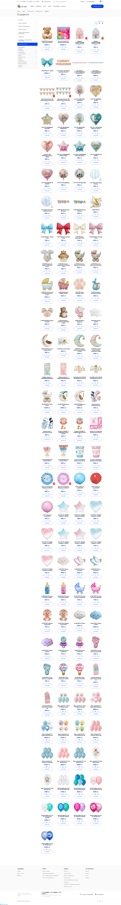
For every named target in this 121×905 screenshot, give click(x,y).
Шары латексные (22, 23)
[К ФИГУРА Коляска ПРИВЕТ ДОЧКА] (63, 284)
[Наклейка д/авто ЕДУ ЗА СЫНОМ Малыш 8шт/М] (96, 369)
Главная (32, 6)
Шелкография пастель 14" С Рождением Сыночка (47, 816)
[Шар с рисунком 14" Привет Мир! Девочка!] (96, 698)
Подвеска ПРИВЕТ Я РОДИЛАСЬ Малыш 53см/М (63, 432)
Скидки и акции (22, 29)
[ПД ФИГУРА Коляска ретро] (47, 396)
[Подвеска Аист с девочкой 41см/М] (96, 396)
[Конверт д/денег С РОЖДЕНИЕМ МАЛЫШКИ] (63, 369)
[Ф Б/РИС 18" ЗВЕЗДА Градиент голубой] (63, 507)
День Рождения (21, 47)
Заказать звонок (97, 6)
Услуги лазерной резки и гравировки (50, 875)
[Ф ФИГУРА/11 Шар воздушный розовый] (79, 669)
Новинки (21, 20)
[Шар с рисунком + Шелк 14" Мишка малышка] (79, 698)
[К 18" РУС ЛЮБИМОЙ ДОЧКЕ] (96, 91)
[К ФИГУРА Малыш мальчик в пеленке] (96, 284)
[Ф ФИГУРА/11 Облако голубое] (96, 615)
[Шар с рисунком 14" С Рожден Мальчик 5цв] (79, 726)
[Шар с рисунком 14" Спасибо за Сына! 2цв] (47, 753)
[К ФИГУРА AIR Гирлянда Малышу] (79, 202)
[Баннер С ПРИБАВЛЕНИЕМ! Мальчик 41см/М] (96, 33)
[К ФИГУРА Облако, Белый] (96, 312)
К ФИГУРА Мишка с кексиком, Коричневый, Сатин (63, 322)
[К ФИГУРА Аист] (96, 202)
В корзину (47, 49)
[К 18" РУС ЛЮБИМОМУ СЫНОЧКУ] (47, 119)
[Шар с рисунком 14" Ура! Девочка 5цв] (96, 753)
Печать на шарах (46, 871)
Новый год (20, 65)
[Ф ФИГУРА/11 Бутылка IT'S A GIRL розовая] (63, 588)
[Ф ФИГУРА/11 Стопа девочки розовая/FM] (96, 642)
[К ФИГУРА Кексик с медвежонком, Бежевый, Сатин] (63, 256)
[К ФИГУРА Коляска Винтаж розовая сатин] (96, 256)
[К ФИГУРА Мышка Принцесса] (79, 312)
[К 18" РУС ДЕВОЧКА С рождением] (79, 91)
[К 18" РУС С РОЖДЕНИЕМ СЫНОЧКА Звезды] (79, 146)
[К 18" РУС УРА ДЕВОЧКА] (63, 175)
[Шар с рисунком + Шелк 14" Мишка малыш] (63, 698)
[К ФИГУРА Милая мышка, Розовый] (47, 312)
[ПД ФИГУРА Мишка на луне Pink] (79, 396)
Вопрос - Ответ (20, 873)
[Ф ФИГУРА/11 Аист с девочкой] (79, 561)
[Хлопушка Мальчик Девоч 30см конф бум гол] (96, 669)
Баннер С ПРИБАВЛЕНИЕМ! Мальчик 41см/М (95, 42)
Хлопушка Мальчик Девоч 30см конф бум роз (47, 707)
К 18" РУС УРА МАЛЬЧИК (80, 182)
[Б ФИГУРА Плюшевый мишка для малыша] (47, 33)
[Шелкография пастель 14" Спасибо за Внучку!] (79, 807)
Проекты (87, 871)
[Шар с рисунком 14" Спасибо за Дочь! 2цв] (96, 726)
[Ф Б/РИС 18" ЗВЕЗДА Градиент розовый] (79, 507)
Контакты (63, 6)
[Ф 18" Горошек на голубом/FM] (79, 479)
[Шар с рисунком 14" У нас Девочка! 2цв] (63, 753)
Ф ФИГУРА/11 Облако (79, 623)
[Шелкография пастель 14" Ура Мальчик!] (47, 835)
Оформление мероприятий (48, 873)
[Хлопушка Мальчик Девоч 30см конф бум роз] (47, 698)
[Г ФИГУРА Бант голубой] (47, 63)
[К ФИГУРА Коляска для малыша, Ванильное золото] (47, 284)
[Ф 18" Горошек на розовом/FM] (47, 507)
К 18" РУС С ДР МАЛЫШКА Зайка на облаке (47, 155)
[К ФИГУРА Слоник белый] (63, 341)
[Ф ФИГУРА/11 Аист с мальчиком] (96, 561)
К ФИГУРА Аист (96, 209)
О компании (38, 6)
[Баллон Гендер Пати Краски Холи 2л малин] (63, 33)
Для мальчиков (21, 52)
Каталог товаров (30, 11)
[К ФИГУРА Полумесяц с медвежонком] (47, 341)
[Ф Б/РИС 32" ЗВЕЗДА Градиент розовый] (79, 534)
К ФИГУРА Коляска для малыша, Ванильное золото (47, 293)
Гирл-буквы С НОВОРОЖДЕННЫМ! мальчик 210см (96, 72)
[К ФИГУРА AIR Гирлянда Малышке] (63, 202)
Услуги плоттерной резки (47, 877)
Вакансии (19, 875)
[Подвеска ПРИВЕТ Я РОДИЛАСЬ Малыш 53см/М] (63, 423)
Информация (56, 6)
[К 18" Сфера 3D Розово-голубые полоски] (47, 202)
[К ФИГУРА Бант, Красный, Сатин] (63, 229)
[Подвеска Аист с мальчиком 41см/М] (47, 423)
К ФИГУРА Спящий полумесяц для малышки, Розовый (96, 350)
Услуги (44, 6)
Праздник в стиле (39, 11)
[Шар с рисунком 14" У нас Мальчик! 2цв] (79, 753)
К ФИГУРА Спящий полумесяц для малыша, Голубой (79, 350)
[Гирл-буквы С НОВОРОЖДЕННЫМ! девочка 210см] (79, 63)
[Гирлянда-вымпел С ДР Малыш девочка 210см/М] (47, 91)
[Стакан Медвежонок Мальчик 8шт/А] (63, 451)
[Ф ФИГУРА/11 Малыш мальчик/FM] (63, 615)
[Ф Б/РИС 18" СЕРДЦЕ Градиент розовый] (47, 534)
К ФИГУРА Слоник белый (63, 348)
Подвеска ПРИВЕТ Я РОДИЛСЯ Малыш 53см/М (79, 432)
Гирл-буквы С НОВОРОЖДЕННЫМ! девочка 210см (79, 72)
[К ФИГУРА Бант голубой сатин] (47, 229)
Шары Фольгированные (24, 26)
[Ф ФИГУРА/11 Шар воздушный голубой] (63, 669)
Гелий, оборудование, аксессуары (24, 33)
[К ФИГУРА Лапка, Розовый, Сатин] (79, 284)
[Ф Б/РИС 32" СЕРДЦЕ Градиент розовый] (47, 561)
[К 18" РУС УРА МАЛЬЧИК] (79, 175)
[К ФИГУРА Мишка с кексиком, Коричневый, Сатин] (63, 312)
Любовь (19, 55)
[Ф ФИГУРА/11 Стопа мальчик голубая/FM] (47, 669)
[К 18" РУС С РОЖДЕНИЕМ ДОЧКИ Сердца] (63, 146)
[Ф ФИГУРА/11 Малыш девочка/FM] (47, 615)
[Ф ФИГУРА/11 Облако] (79, 615)
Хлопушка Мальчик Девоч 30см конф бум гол (95, 678)
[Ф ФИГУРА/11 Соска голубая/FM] (63, 642)
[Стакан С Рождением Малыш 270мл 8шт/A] (79, 451)
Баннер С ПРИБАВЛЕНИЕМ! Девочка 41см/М (79, 42)
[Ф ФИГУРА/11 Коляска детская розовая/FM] (96, 588)
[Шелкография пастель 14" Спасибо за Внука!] (63, 807)
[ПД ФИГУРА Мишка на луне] (63, 396)
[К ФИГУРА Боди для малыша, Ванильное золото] (47, 256)
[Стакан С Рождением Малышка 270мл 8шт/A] (96, 451)
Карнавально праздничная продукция (25, 41)
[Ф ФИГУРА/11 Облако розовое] (47, 642)
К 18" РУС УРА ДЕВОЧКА (63, 182)
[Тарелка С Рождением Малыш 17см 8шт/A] (47, 479)
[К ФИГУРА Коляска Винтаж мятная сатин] (79, 256)
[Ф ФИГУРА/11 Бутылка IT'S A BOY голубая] (47, 588)
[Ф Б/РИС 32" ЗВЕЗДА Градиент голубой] (63, 534)
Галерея (87, 877)
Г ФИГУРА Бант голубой (47, 70)
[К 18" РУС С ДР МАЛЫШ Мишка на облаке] (96, 119)
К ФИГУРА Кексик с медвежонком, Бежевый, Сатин (63, 265)
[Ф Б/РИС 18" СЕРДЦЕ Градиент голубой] (96, 507)
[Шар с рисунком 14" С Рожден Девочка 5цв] (63, 726)
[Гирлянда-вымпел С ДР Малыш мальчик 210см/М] (63, 91)
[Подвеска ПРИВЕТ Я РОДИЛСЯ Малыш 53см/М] (79, 423)
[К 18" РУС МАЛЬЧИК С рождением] (79, 119)
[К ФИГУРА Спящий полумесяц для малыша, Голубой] (79, 341)
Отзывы (19, 871)
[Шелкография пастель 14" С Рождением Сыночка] (47, 807)
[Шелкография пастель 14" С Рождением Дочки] (96, 780)
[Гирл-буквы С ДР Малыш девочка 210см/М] (63, 63)
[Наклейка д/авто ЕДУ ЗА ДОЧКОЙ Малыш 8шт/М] (79, 369)
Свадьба (20, 58)
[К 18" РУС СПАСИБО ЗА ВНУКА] (96, 146)
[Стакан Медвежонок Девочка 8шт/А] (47, 451)
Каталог (50, 6)
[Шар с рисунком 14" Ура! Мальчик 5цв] (47, 780)
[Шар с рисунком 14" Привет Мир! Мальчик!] (47, 726)
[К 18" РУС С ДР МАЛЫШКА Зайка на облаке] (47, 146)
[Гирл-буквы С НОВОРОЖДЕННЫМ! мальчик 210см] (96, 63)
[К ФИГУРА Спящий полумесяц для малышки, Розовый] (96, 341)
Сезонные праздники (22, 63)
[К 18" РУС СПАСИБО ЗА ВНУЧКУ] (47, 175)
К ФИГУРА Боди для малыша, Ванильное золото (47, 265)
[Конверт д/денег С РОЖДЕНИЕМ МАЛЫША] (47, 369)
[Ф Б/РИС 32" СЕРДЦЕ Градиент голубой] (96, 534)
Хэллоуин (20, 66)
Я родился (20, 49)
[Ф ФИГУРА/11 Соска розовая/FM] (79, 642)
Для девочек (21, 50)
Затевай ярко (21, 60)
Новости (87, 873)
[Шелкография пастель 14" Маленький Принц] (79, 780)
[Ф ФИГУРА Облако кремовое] (63, 561)
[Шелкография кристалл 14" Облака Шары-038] (63, 780)
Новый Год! (21, 36)
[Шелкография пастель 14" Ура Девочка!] (96, 807)
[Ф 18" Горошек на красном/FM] (96, 479)
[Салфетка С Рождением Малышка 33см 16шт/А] (96, 423)
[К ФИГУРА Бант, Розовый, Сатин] (96, 229)
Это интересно (90, 868)
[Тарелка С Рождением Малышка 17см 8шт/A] (63, 479)
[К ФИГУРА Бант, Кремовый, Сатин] (79, 229)
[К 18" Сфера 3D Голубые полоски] (96, 175)
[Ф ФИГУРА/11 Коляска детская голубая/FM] (79, 588)
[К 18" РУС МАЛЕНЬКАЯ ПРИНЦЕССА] (63, 119)
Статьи (87, 875)
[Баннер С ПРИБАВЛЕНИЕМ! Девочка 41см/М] (79, 33)
